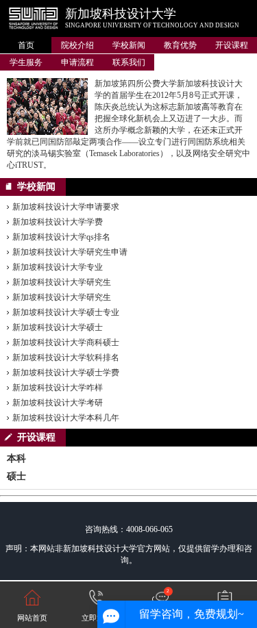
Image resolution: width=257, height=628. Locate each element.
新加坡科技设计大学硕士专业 (65, 312)
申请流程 (77, 62)
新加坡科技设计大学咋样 (57, 387)
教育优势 (180, 45)
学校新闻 (128, 45)
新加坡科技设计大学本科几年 (65, 418)
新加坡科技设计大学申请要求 (65, 207)
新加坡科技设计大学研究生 (61, 282)
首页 (26, 45)
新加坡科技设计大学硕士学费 (65, 372)
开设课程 (231, 45)
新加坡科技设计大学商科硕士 (65, 342)
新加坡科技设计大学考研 (57, 402)
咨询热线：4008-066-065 (129, 529)
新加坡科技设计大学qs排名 (61, 237)
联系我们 (128, 62)
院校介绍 (77, 45)
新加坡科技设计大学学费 (57, 222)
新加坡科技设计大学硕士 (57, 327)
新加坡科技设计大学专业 (57, 267)
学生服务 (26, 62)
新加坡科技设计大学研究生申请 (69, 252)
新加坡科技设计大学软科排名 (65, 357)
